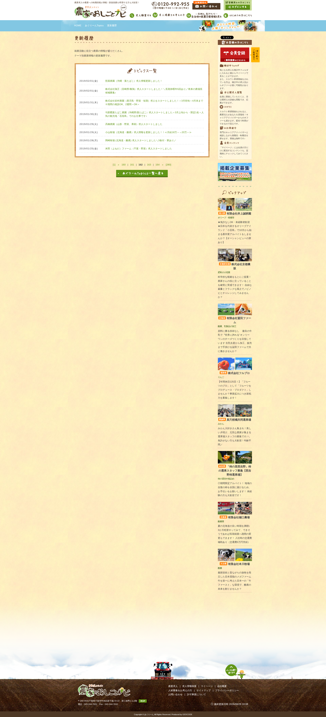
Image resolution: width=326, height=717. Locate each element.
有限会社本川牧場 (235, 564)
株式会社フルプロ (235, 373)
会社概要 (222, 686)
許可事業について (196, 694)
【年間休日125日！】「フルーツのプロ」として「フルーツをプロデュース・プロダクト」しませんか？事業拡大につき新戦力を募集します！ (234, 389)
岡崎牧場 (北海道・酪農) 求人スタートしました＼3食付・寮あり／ (140, 140)
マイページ (207, 686)
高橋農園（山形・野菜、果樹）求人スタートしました (133, 124)
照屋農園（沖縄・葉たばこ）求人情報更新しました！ (133, 81)
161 (132, 164)
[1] (114, 164)
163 (149, 164)
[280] (168, 164)
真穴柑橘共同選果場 (235, 419)
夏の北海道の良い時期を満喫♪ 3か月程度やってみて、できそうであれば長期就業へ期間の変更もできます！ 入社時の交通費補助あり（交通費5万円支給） (235, 534)
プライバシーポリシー (227, 690)
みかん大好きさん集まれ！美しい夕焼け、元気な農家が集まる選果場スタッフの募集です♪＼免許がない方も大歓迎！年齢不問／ (234, 436)
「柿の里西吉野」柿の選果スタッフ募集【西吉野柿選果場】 (235, 470)
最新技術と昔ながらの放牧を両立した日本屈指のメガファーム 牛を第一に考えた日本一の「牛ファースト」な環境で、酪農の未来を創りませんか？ (234, 580)
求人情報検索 (189, 686)
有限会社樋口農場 (235, 517)
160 (124, 164)
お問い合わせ (175, 694)
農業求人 (173, 686)
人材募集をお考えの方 (180, 690)
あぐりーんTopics (94, 25)
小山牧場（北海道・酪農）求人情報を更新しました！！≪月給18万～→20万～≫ (148, 132)
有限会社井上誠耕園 (235, 213)
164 (158, 164)
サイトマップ (203, 690)
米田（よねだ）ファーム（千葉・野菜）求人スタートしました (138, 148)
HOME (77, 25)
